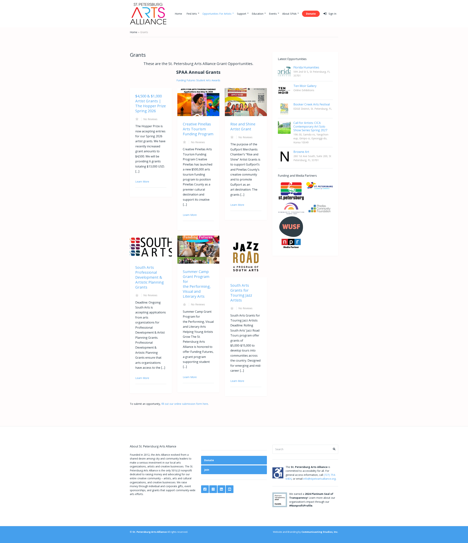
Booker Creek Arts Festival (311, 104)
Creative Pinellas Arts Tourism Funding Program (198, 129)
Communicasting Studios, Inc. (319, 531)
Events (273, 13)
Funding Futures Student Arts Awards (198, 80)
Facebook (205, 489)
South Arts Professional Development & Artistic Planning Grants (149, 277)
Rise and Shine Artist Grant (242, 126)
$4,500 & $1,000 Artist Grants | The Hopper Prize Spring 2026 (150, 103)
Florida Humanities (306, 67)
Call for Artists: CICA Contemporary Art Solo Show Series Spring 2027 (310, 126)
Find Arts (191, 13)
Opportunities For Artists (216, 13)
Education (257, 13)
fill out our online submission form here (184, 404)
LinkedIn (221, 489)
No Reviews (150, 119)
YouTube (229, 489)
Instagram (213, 489)
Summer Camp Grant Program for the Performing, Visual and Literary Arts (197, 284)
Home (178, 13)
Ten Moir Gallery (304, 86)
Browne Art (301, 152)
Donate (311, 13)
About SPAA (289, 13)
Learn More (142, 181)
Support (241, 13)
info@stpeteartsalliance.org (319, 478)
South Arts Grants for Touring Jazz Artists (241, 293)
